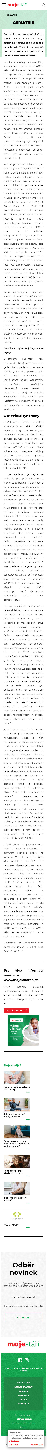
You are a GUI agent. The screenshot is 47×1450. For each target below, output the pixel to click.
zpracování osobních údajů (31, 1306)
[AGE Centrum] (17, 1215)
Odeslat (23, 1317)
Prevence (23, 1395)
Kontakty (23, 1403)
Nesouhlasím (37, 1444)
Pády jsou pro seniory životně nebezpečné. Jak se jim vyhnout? (16, 1143)
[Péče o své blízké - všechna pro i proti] (17, 1161)
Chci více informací (16, 1010)
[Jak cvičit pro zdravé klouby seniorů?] (17, 1105)
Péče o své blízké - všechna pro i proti (13, 1171)
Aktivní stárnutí (23, 1387)
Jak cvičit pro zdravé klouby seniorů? (14, 1115)
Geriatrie (12, 15)
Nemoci (23, 1391)
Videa (23, 1399)
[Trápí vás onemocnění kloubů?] (17, 1188)
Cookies (23, 1427)
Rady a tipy (23, 1383)
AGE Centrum (11, 1225)
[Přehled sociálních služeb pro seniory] (17, 1077)
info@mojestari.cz (24, 1419)
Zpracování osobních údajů (23, 1423)
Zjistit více (14, 1440)
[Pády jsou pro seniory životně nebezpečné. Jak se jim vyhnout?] (17, 1132)
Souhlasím (14, 1444)
